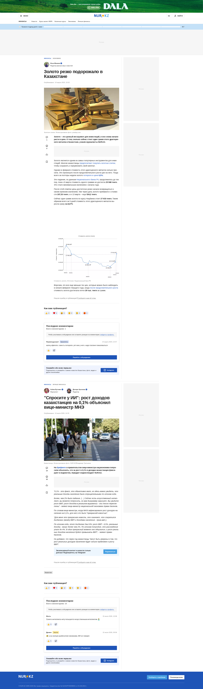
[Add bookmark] (47, 161)
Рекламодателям (176, 677)
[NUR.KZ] (101, 16)
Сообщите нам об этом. (86, 298)
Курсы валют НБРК (45, 21)
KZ (169, 16)
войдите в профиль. (107, 334)
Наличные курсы (60, 21)
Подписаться (110, 551)
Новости (34, 21)
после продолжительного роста (103, 288)
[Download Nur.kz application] (101, 6)
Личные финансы (84, 21)
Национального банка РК (87, 180)
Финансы (23, 21)
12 (64, 588)
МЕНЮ (25, 16)
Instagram (110, 370)
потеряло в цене (93, 175)
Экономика (72, 21)
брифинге (61, 467)
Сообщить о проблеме (157, 677)
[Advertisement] (101, 42)
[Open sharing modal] (47, 154)
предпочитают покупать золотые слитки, (98, 163)
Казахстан (48, 572)
